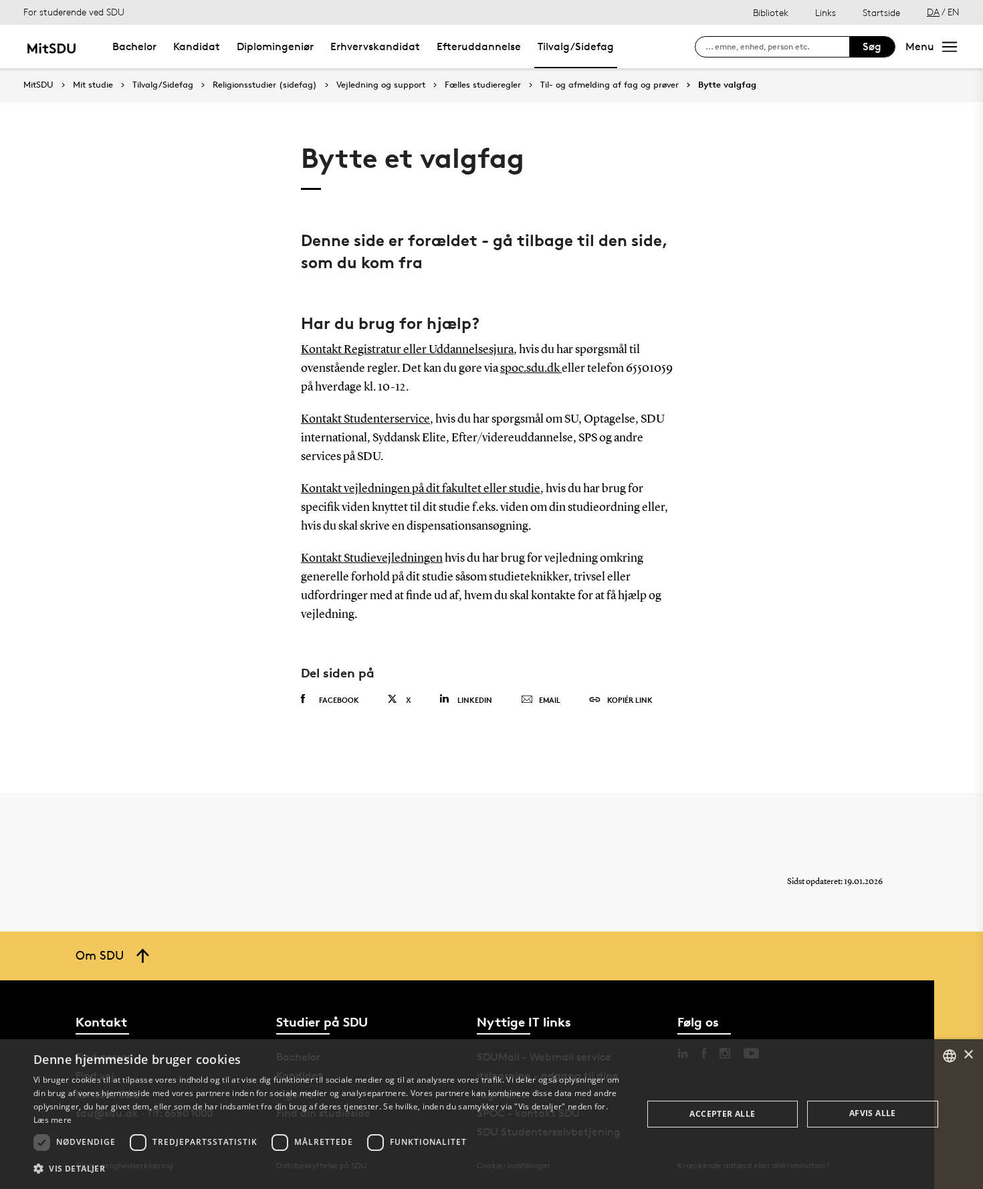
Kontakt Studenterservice (365, 419)
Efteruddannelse (479, 46)
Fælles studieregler (483, 85)
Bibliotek (770, 12)
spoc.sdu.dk (531, 368)
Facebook (339, 700)
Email (549, 700)
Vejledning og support (380, 85)
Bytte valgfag (727, 85)
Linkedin (474, 700)
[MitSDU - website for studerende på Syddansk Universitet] (51, 46)
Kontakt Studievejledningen (372, 558)
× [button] (968, 1055)
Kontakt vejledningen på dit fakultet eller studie (420, 489)
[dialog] (491, 1114)
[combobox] (949, 1056)
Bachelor (134, 46)
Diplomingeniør (275, 46)
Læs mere (52, 1119)
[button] (329, 1169)
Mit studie (93, 85)
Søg (872, 46)
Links (825, 12)
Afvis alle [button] (872, 1113)
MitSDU (38, 84)
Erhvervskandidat (375, 46)
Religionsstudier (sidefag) (265, 85)
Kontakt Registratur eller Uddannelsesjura (407, 350)
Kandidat (196, 46)
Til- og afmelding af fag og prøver (609, 85)
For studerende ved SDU (73, 11)
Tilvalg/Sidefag (576, 46)
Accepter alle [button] (722, 1113)
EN (954, 11)
